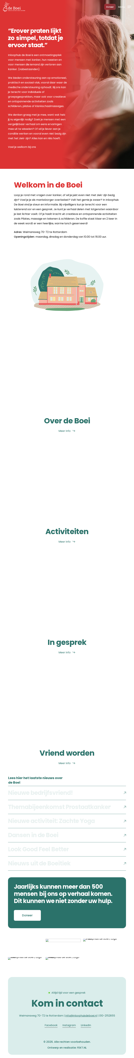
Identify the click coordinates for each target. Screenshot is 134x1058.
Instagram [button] (69, 1025)
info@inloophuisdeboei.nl (81, 1016)
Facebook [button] (51, 1025)
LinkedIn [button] (86, 1025)
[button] (124, 7)
